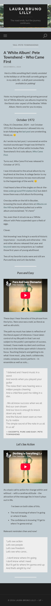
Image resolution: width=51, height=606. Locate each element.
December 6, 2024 (12, 67)
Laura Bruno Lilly (25, 11)
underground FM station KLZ (22, 190)
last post (26, 131)
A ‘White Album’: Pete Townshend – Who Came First (24, 57)
